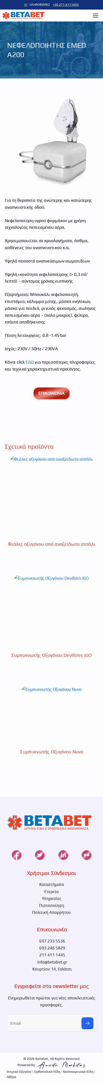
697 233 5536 (52, 941)
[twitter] (40, 855)
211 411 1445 (52, 955)
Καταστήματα (51, 884)
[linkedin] (63, 855)
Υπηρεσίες (51, 898)
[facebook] (16, 855)
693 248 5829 (52, 948)
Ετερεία (51, 891)
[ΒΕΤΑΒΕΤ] (23, 16)
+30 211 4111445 (66, 4)
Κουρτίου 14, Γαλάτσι (52, 969)
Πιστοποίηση (51, 905)
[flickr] (86, 855)
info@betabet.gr (52, 962)
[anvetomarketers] (60, 1065)
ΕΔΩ (30, 362)
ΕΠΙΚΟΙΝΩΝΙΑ (51, 393)
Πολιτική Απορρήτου (51, 912)
